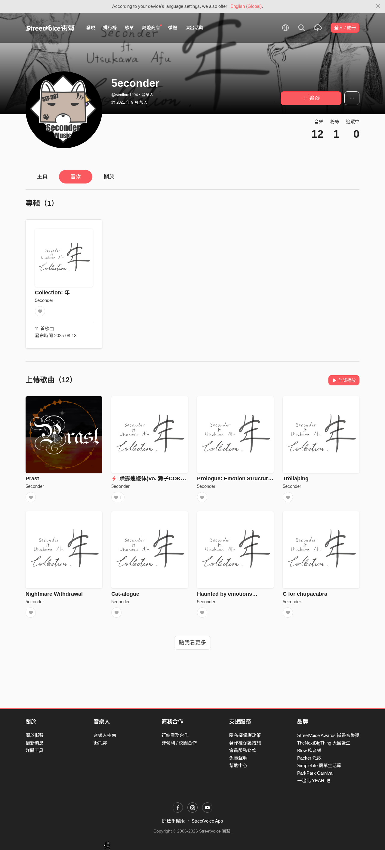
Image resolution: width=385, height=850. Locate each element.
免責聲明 (238, 758)
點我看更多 (192, 643)
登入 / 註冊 (345, 27)
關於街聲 (35, 735)
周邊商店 (151, 27)
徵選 (172, 27)
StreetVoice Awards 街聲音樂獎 (328, 735)
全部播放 (347, 380)
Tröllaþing (296, 478)
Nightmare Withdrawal (54, 594)
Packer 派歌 (309, 758)
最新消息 (35, 742)
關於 (109, 177)
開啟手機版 (173, 820)
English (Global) (246, 6)
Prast (32, 478)
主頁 (42, 177)
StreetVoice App (207, 820)
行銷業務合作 (175, 735)
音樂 (75, 177)
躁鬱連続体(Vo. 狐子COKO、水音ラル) (166, 478)
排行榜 (110, 27)
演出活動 (194, 27)
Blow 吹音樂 (309, 750)
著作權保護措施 (245, 742)
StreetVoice (50, 28)
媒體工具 (35, 750)
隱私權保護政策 (245, 735)
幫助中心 (238, 765)
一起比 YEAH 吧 (313, 780)
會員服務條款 (242, 750)
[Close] (378, 6)
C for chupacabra (305, 594)
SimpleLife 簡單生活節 (319, 765)
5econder (44, 300)
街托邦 (100, 742)
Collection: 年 (52, 293)
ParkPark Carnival (315, 773)
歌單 (129, 27)
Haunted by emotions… (227, 594)
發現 (90, 27)
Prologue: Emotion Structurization (241, 478)
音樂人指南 (105, 735)
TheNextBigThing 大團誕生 (323, 742)
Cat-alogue (125, 594)
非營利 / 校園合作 (179, 742)
